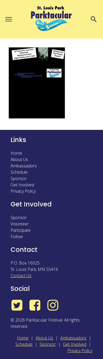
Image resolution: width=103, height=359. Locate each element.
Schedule (19, 172)
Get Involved (22, 185)
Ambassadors (24, 166)
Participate (21, 230)
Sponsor (19, 178)
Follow (17, 236)
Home (16, 153)
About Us (19, 159)
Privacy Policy (23, 191)
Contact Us (21, 275)
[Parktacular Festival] (51, 19)
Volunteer (20, 224)
